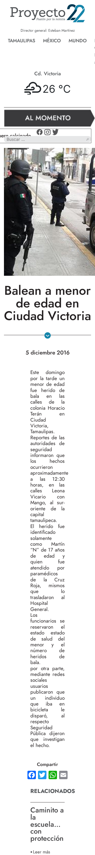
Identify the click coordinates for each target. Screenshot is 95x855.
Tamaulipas (21, 40)
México (52, 40)
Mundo (78, 40)
